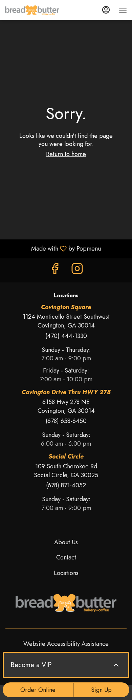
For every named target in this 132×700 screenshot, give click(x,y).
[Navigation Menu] (122, 10)
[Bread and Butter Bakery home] (32, 10)
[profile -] (106, 10)
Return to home (66, 154)
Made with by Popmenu (53, 248)
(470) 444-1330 (66, 336)
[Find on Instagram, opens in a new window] (77, 270)
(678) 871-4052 (66, 485)
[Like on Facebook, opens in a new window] (55, 270)
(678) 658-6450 (66, 421)
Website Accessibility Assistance (66, 644)
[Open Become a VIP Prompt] (116, 665)
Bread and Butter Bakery (66, 603)
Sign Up (101, 689)
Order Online (38, 689)
